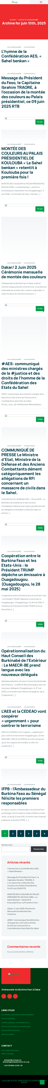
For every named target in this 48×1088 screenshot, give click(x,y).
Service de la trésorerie (10, 1030)
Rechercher (6, 845)
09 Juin (40, 122)
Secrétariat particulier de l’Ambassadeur (17, 1014)
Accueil (12, 20)
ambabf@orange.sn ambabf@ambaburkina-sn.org (16, 1061)
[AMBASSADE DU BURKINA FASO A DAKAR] (15, 2)
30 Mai (40, 419)
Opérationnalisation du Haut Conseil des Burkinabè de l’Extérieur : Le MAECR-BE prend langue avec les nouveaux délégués (23, 662)
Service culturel (7, 1034)
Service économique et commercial (15, 1026)
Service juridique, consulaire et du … (15, 1022)
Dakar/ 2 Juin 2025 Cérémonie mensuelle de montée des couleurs (23, 272)
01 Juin (40, 309)
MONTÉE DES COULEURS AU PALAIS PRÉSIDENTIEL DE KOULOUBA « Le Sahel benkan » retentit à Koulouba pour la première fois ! (22, 163)
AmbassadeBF (15, 47)
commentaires (29, 47)
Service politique (8, 1018)
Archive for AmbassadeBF (28, 20)
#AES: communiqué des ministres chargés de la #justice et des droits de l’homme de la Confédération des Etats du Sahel (23, 375)
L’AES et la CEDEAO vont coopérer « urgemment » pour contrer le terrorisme (23, 718)
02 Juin (40, 209)
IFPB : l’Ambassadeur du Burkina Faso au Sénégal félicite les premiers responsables (23, 796)
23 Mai (40, 761)
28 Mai (40, 528)
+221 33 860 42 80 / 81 (13, 1065)
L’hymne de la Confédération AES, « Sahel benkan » (21, 56)
